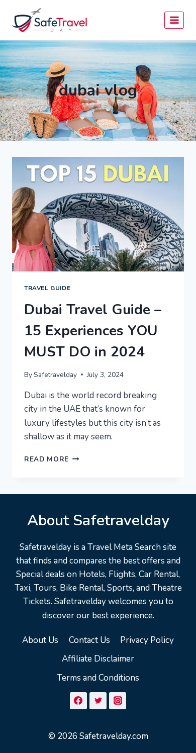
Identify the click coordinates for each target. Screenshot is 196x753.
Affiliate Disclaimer (98, 659)
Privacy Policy (147, 640)
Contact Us (89, 640)
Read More (51, 459)
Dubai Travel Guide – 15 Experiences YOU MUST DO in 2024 (92, 330)
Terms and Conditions (98, 678)
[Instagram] (117, 700)
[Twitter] (98, 700)
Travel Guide (47, 288)
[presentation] (98, 214)
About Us (40, 640)
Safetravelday (55, 375)
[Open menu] (174, 20)
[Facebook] (78, 700)
